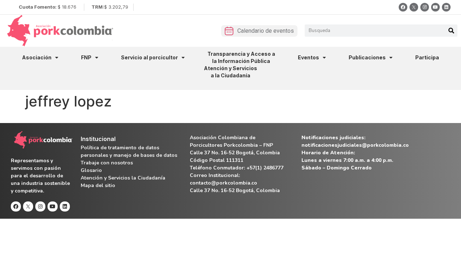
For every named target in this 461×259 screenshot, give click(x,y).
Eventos (308, 57)
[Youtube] (435, 7)
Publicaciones (367, 57)
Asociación (37, 57)
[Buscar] (451, 30)
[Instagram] (424, 7)
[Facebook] (403, 7)
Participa (427, 57)
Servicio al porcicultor (149, 57)
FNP (86, 57)
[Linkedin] (446, 7)
